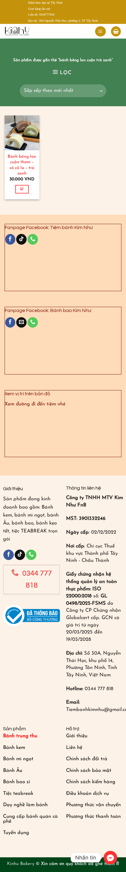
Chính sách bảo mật (88, 770)
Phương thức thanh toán (93, 816)
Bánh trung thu (20, 736)
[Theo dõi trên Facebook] (10, 239)
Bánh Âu (12, 770)
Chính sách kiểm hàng (90, 782)
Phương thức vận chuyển (93, 804)
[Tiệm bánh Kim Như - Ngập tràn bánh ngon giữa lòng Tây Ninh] (30, 31)
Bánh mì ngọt (18, 759)
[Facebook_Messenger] (110, 857)
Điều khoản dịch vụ (87, 793)
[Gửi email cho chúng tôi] (21, 322)
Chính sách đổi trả (86, 759)
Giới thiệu (76, 736)
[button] (100, 31)
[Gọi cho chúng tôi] (33, 239)
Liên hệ (74, 747)
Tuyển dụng (16, 832)
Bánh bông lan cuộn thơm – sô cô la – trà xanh (22, 165)
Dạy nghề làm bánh (25, 804)
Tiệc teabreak (18, 793)
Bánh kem (14, 747)
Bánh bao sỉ (16, 782)
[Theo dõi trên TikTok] (21, 239)
